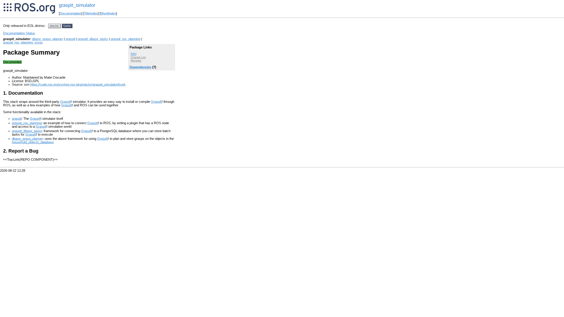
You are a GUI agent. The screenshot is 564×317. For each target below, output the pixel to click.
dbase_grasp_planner (47, 39)
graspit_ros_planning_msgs (23, 42)
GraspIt (65, 101)
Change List (138, 57)
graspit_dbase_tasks (93, 39)
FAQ (133, 54)
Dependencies (140, 67)
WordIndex (108, 13)
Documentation (71, 13)
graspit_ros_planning (125, 39)
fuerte (67, 26)
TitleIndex (91, 13)
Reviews (136, 60)
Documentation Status (19, 33)
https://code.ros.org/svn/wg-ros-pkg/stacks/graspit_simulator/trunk (78, 84)
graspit (70, 39)
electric (54, 26)
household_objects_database (33, 142)
